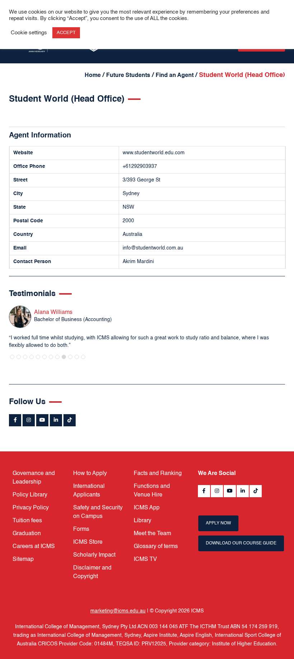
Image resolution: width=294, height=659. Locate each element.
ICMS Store (88, 542)
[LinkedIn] (56, 420)
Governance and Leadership (34, 478)
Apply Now (218, 523)
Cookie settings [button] (29, 32)
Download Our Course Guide (241, 543)
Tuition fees (27, 521)
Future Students (128, 75)
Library (142, 521)
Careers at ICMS (34, 546)
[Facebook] (15, 420)
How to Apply (90, 473)
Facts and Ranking (158, 473)
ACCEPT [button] (66, 32)
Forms (81, 529)
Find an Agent (175, 75)
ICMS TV (145, 559)
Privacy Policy (31, 508)
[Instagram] (29, 420)
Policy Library (30, 495)
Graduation (27, 534)
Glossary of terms (156, 546)
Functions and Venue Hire (152, 491)
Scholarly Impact (94, 555)
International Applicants (89, 491)
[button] (12, 357)
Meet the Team (152, 534)
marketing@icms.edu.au (118, 611)
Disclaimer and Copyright (92, 572)
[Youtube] (42, 420)
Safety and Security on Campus (98, 512)
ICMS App (147, 508)
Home (93, 75)
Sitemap (23, 559)
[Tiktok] (69, 420)
